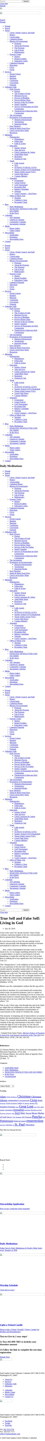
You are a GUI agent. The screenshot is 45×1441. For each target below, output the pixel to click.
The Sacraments (16, 115)
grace (17, 1107)
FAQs (12, 67)
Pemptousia (6, 1120)
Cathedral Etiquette (17, 63)
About (7, 30)
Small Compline (20, 104)
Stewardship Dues (16, 239)
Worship (17, 198)
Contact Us (9, 1397)
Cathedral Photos (16, 39)
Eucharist (14, 1103)
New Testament (17, 1117)
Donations (13, 237)
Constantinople (24, 1100)
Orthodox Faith (10, 87)
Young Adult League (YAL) (25, 172)
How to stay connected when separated (15, 1209)
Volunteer (13, 178)
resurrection (34, 1120)
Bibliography (19, 52)
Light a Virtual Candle (11, 1325)
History (12, 35)
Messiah (28, 1113)
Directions (13, 65)
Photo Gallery (15, 228)
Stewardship (9, 233)
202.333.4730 (8, 1429)
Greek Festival (19, 183)
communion (13, 1100)
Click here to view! (7, 1290)
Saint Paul (3, 1125)
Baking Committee (21, 189)
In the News (14, 213)
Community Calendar (18, 222)
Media (7, 226)
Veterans (17, 191)
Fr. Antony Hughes (29, 1103)
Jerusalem (18, 1109)
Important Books (20, 124)
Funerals (13, 85)
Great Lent (26, 1106)
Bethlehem (14, 1097)
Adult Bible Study (21, 154)
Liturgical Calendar (17, 220)
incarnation (9, 1110)
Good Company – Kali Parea (25, 194)
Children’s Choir (20, 200)
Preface (17, 91)
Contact (8, 241)
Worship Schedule (9, 1285)
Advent (8, 1097)
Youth (12, 161)
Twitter (7, 1423)
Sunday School (20, 148)
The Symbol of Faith (22, 94)
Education (13, 146)
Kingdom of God (36, 1110)
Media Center (10, 1392)
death (40, 1100)
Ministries (8, 135)
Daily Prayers (15, 89)
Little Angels (19, 163)
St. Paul (20, 1124)
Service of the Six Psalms (24, 102)
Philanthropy (19, 139)
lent (13, 1113)
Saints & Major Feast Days (20, 128)
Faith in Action (20, 144)
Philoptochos (14, 137)
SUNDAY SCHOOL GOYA (25, 167)
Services (8, 72)
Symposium (18, 181)
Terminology (19, 122)
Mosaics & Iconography (19, 41)
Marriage (13, 78)
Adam (3, 1096)
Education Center (21, 61)
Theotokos (29, 1125)
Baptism (13, 76)
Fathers (19, 1103)
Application (14, 235)
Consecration (15, 37)
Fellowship (18, 141)
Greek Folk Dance (21, 174)
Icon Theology (15, 126)
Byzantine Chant (20, 202)
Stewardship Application (12, 1204)
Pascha (37, 1116)
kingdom (27, 1110)
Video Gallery (15, 231)
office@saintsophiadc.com (10, 1434)
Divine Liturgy (15, 74)
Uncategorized (10, 1076)
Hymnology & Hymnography (21, 117)
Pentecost (17, 1121)
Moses (34, 1113)
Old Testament (27, 1117)
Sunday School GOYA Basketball (27, 170)
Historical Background (23, 120)
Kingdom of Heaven (5, 1113)
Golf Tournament (20, 185)
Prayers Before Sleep (22, 100)
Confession (14, 80)
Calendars (8, 215)
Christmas (24, 1096)
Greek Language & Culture (24, 152)
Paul (43, 1117)
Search (7, 28)
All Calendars (15, 217)
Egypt (8, 1103)
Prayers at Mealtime (21, 98)
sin (13, 1125)
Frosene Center (15, 54)
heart (35, 1107)
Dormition (3, 1103)
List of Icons (19, 50)
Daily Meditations (16, 207)
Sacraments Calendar (18, 224)
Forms (12, 70)
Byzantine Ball (20, 187)
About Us (8, 1379)
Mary (22, 1113)
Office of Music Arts (17, 196)
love (17, 1112)
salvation (9, 1125)
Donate (7, 26)
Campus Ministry (20, 176)
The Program (19, 48)
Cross (33, 1100)
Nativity (9, 1117)
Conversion (14, 83)
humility (2, 1110)
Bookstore (18, 157)
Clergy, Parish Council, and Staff (22, 33)
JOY (16, 165)
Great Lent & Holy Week (19, 130)
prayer (23, 1121)
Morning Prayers (20, 96)
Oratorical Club (20, 159)
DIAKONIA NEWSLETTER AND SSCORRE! (23, 1072)
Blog (7, 204)
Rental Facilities (20, 59)
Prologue (17, 44)
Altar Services (19, 150)
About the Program (21, 46)
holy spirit (40, 1107)
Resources (13, 133)
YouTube (8, 1425)
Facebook (8, 1421)
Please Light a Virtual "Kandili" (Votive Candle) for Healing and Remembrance (19, 1331)
